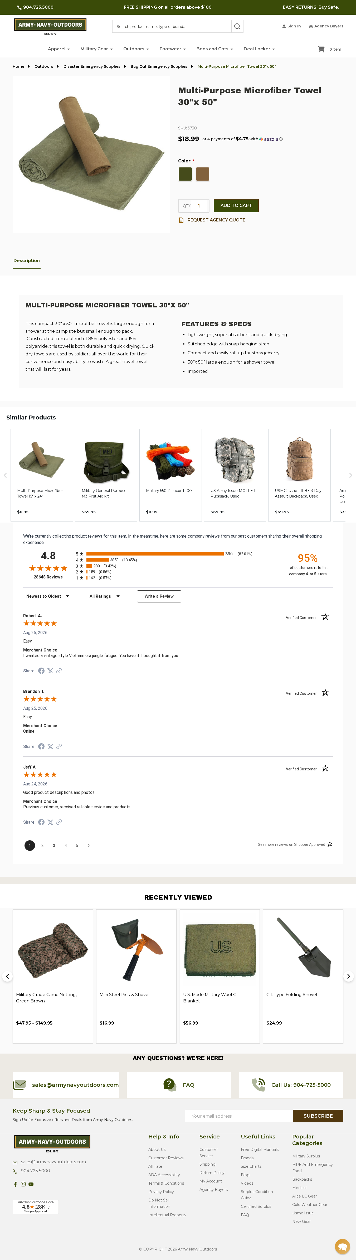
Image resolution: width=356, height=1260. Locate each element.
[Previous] (7, 976)
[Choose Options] (32, 1035)
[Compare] (55, 1035)
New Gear (301, 1221)
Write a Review (159, 596)
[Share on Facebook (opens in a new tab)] (41, 671)
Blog (245, 1174)
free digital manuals (260, 1149)
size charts (251, 1166)
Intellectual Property (167, 1215)
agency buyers (213, 1189)
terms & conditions (166, 1183)
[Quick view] (43, 1035)
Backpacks (302, 1179)
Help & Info (163, 1136)
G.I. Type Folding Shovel (291, 994)
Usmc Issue (303, 1213)
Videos (247, 1183)
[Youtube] (31, 1184)
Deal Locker (257, 48)
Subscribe (318, 1116)
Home (18, 66)
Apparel (56, 48)
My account (210, 1181)
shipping (207, 1164)
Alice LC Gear (304, 1196)
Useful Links (258, 1136)
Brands (247, 1158)
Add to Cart (236, 205)
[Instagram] (23, 1184)
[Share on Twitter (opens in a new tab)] (50, 670)
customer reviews (165, 1158)
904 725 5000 (35, 1170)
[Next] (348, 976)
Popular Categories (307, 1139)
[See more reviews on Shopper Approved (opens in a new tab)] (59, 671)
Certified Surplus (256, 1206)
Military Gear (94, 48)
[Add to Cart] (115, 1035)
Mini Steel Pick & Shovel (125, 994)
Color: (186, 161)
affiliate (155, 1166)
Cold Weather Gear (309, 1204)
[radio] (178, 554)
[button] (68, 49)
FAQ (245, 1215)
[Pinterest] (39, 1184)
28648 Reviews (53, 577)
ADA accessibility (164, 1174)
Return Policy (212, 1172)
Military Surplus (306, 1156)
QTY (187, 206)
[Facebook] (15, 1184)
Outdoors (133, 48)
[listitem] (42, 475)
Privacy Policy (161, 1191)
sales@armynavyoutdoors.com (53, 1161)
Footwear (170, 48)
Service (209, 1136)
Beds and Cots (212, 48)
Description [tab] (26, 260)
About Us (156, 1149)
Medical (299, 1187)
